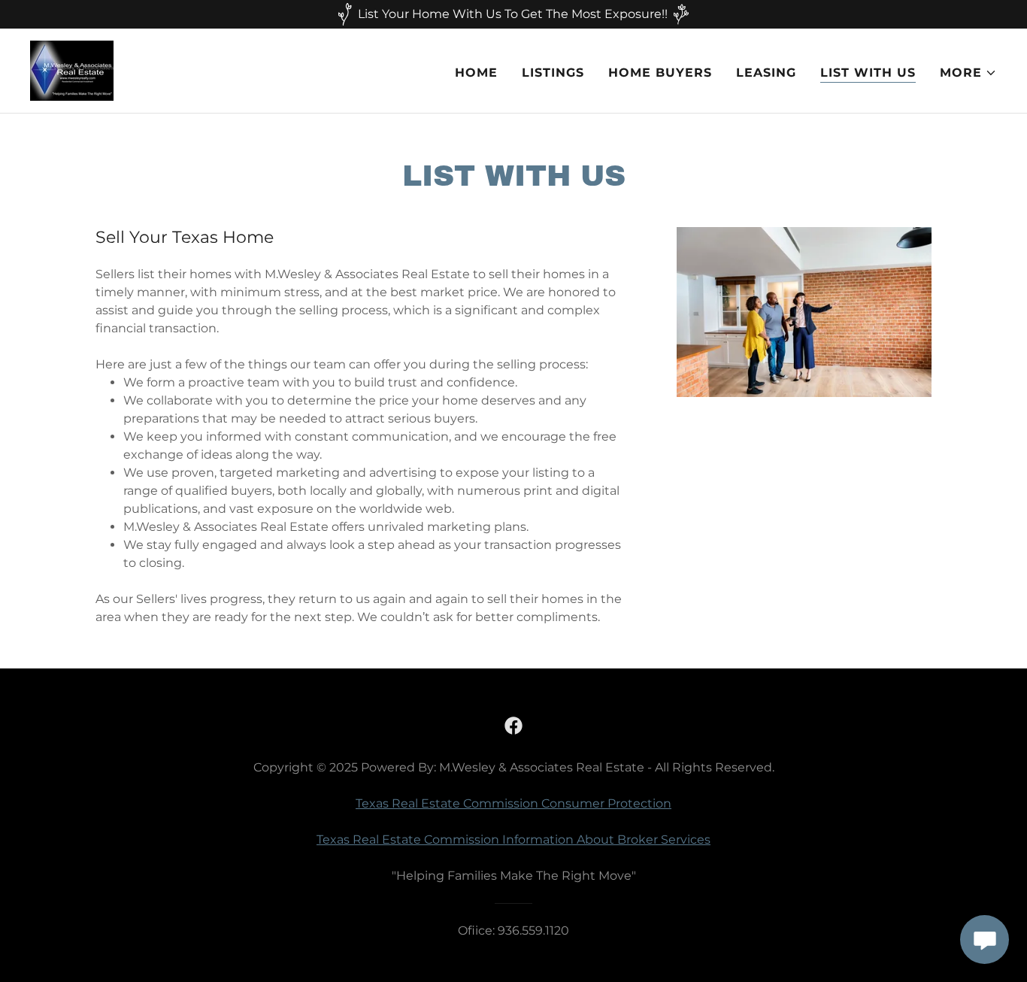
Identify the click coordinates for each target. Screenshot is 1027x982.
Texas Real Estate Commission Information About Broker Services (513, 839)
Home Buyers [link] (660, 72)
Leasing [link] (766, 72)
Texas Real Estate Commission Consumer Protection (513, 803)
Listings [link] (553, 72)
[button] (968, 73)
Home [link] (476, 72)
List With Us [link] (868, 72)
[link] (72, 69)
